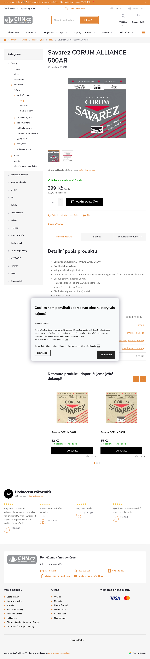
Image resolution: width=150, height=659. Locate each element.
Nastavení (42, 352)
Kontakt (10, 605)
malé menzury (26, 110)
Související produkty (128, 237)
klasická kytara (23, 95)
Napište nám (60, 609)
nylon (141, 325)
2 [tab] (97, 463)
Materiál (14, 227)
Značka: (55, 224)
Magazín (58, 601)
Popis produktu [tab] (64, 237)
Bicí (12, 197)
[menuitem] (13, 32)
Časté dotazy (9, 8)
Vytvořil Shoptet (139, 653)
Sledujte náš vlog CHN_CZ (91, 576)
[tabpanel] (72, 422)
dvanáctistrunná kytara (27, 133)
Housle (17, 69)
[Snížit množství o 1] (60, 204)
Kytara (17, 90)
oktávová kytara (24, 149)
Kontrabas (18, 84)
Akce (13, 273)
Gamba (17, 161)
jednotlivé (24, 105)
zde (66, 339)
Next (143, 379)
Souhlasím (106, 354)
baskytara (21, 143)
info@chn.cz (50, 570)
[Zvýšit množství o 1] (60, 200)
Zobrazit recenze (36, 496)
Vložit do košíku (87, 201)
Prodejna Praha (76, 640)
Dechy (14, 189)
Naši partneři (60, 618)
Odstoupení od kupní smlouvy (20, 626)
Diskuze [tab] (97, 237)
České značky (17, 243)
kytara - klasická (135, 332)
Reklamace (12, 618)
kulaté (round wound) (133, 348)
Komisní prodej (61, 605)
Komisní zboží (17, 235)
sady (22, 100)
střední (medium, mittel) (131, 340)
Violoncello (19, 79)
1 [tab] (94, 463)
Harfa (16, 155)
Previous (136, 379)
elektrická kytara (24, 128)
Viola (16, 74)
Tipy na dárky (17, 281)
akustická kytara (24, 117)
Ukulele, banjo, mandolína (25, 166)
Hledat (89, 20)
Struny (14, 63)
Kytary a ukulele (18, 182)
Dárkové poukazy (19, 250)
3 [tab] (99, 463)
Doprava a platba (27, 8)
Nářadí (14, 220)
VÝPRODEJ (16, 258)
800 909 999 (84, 570)
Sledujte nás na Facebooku (57, 576)
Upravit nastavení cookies (59, 653)
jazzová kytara (23, 122)
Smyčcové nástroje (19, 174)
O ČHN (57, 597)
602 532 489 (118, 570)
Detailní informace (87, 170)
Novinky (14, 265)
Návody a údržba (14, 613)
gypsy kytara (22, 138)
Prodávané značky (15, 609)
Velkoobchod (60, 614)
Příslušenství (17, 212)
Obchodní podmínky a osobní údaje (23, 622)
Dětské (14, 205)
